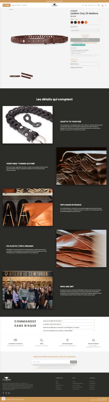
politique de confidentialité (42, 368)
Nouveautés (24, 5)
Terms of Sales (76, 385)
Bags (57, 383)
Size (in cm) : (74, 27)
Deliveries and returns (78, 383)
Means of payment (77, 387)
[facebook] (3, 393)
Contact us (92, 381)
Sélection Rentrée (16, 5)
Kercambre (104, 400)
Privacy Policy (76, 389)
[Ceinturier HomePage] (54, 5)
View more (74, 59)
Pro (96, 5)
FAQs (74, 381)
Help (86, 5)
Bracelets (58, 387)
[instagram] (6, 393)
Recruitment (92, 383)
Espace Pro (92, 389)
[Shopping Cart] (102, 5)
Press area (92, 387)
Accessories (59, 389)
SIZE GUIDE (85, 35)
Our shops (92, 385)
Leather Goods (59, 385)
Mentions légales (7, 399)
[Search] (98, 5)
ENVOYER (73, 362)
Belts (57, 381)
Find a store (91, 5)
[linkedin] (9, 393)
